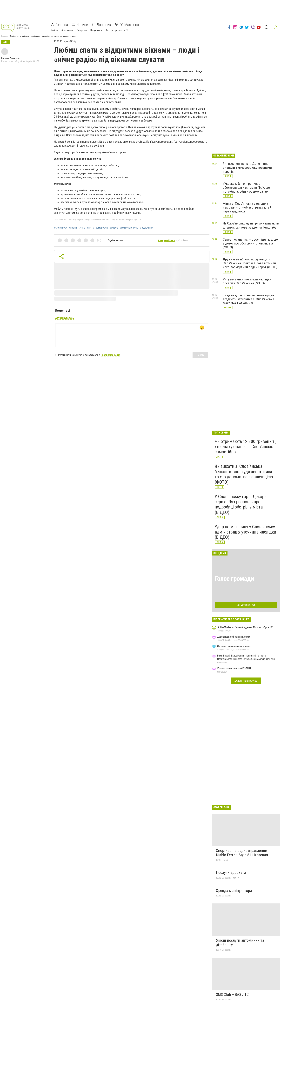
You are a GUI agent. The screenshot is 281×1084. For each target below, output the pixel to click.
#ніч (89, 227)
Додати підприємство (245, 680)
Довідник (104, 24)
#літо (82, 227)
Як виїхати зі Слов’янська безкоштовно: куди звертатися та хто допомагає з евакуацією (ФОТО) (244, 474)
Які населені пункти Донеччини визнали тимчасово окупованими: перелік (247, 167)
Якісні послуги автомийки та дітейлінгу (240, 942)
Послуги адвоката (231, 872)
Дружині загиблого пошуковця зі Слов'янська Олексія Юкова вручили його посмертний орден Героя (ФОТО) (250, 263)
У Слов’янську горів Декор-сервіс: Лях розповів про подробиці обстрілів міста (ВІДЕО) (240, 504)
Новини (82, 24)
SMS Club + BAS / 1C (232, 994)
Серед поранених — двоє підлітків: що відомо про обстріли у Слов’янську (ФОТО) (250, 243)
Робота (54, 30)
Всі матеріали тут (246, 604)
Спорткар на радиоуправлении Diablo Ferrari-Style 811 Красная (242, 852)
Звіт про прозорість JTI (117, 30)
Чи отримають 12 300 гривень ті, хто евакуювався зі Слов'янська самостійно (245, 446)
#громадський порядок (105, 227)
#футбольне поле (129, 227)
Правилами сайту (110, 355)
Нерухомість (96, 30)
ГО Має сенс (129, 24)
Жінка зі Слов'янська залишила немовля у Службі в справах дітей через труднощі (247, 207)
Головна (61, 24)
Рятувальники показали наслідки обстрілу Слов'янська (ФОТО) (247, 281)
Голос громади (234, 579)
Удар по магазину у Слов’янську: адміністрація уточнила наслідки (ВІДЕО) (245, 532)
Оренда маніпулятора (234, 890)
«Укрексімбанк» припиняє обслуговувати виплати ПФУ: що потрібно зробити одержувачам (246, 187)
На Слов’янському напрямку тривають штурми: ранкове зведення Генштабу (251, 225)
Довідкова (82, 30)
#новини (73, 227)
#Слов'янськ (60, 227)
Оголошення (67, 30)
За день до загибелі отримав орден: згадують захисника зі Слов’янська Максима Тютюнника (249, 299)
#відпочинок (146, 227)
